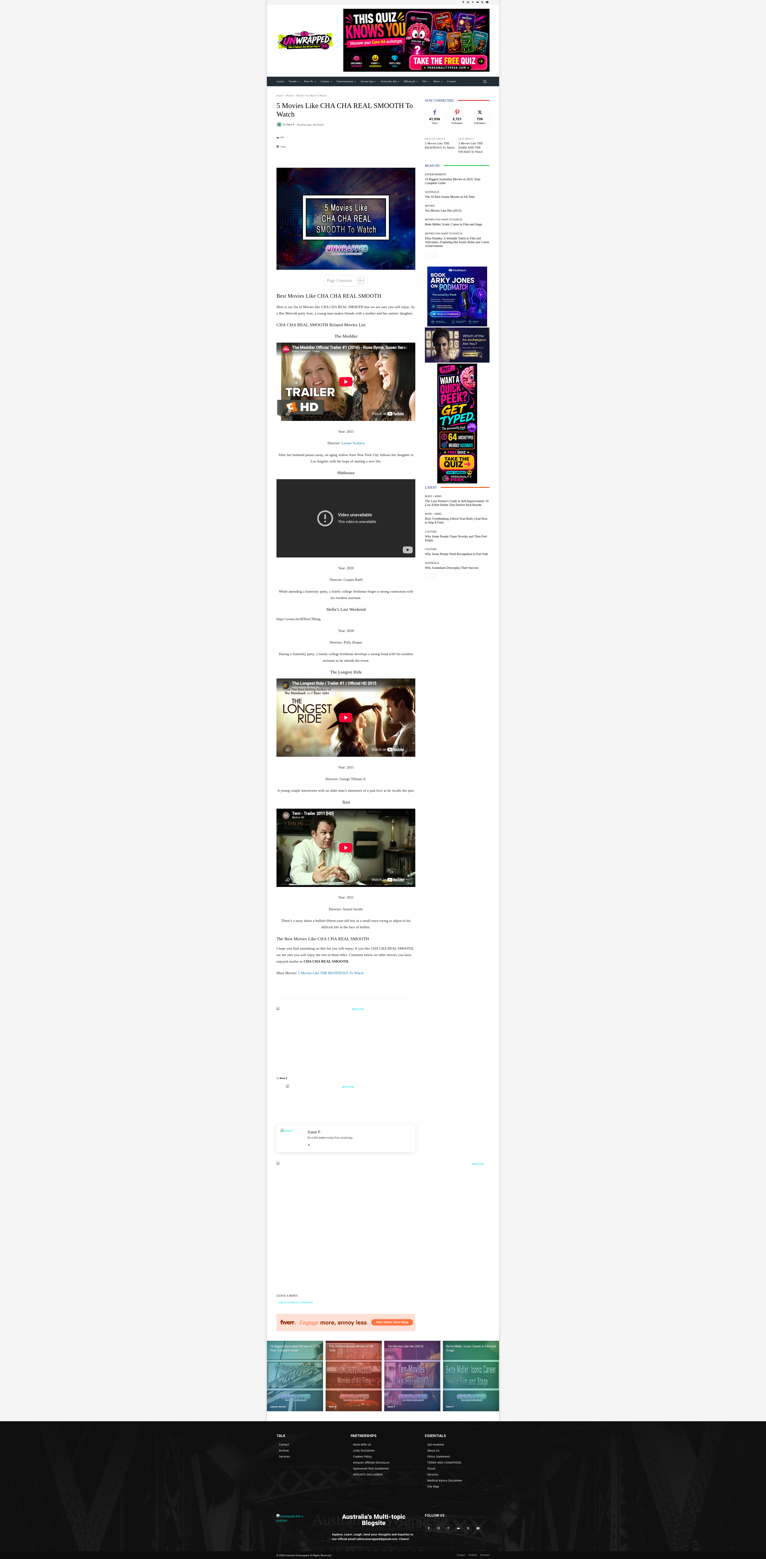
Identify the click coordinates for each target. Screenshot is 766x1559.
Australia (432, 192)
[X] (482, 2)
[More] (371, 158)
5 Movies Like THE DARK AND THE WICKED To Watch (470, 147)
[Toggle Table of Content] (358, 280)
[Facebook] (463, 2)
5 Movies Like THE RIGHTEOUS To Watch (330, 973)
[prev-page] (427, 254)
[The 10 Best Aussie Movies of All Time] (354, 1376)
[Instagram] (468, 2)
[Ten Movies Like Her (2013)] (412, 1376)
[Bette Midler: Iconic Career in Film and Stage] (471, 1376)
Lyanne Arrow (278, 1406)
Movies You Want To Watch (311, 95)
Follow (457, 110)
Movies (290, 95)
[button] (485, 81)
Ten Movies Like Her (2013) (443, 210)
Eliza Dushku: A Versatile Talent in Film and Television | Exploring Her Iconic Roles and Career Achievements (457, 242)
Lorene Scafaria (352, 443)
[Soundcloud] (477, 2)
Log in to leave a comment (295, 1302)
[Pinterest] (472, 2)
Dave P (290, 124)
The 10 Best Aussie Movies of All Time (450, 196)
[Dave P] (279, 124)
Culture (431, 531)
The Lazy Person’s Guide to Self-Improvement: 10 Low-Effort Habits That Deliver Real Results (457, 503)
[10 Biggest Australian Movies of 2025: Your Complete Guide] (295, 1376)
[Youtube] (487, 2)
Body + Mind (433, 496)
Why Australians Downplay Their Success (451, 567)
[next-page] (433, 254)
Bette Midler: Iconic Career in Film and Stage (453, 224)
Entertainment (435, 174)
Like (434, 110)
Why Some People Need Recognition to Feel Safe (456, 554)
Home (279, 95)
